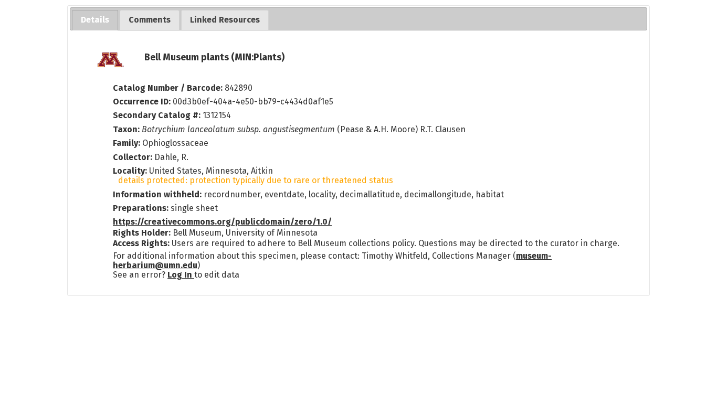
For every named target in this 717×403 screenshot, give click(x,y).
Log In (180, 275)
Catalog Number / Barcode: (169, 88)
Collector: (133, 157)
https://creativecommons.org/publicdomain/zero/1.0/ (222, 222)
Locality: (130, 171)
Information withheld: (158, 194)
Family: (126, 143)
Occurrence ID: (143, 102)
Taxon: (126, 129)
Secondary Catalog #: (157, 115)
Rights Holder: (142, 233)
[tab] (95, 20)
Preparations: (140, 208)
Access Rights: (141, 243)
